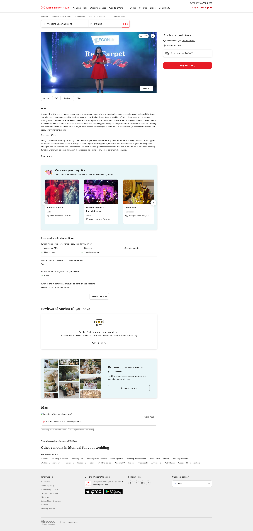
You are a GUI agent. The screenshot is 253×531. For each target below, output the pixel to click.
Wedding (45, 16)
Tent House (155, 459)
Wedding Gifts (77, 459)
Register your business (50, 493)
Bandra (102, 16)
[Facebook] (130, 482)
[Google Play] (113, 494)
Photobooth (143, 463)
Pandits (131, 463)
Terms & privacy (47, 486)
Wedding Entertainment (62, 16)
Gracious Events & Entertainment (96, 209)
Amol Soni (130, 207)
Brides (133, 8)
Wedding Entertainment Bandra (81, 430)
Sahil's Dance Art (56, 207)
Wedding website (48, 508)
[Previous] (45, 203)
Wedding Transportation (136, 459)
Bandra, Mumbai (174, 45)
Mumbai (92, 16)
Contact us (45, 482)
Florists (166, 459)
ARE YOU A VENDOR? (202, 3)
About (46, 98)
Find (125, 23)
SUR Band (72, 441)
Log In (195, 7)
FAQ (56, 98)
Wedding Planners (180, 459)
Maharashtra (80, 16)
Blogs (153, 8)
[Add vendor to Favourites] (153, 36)
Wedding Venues (98, 8)
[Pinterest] (142, 482)
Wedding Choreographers (189, 463)
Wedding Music (116, 459)
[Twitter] (136, 482)
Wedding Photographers (97, 459)
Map (79, 98)
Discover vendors (128, 388)
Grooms (143, 8)
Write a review (99, 343)
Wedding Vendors (117, 8)
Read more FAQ (99, 296)
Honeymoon (68, 463)
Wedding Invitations (60, 459)
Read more (46, 156)
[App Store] (94, 494)
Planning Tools (79, 8)
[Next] (153, 203)
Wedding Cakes (104, 463)
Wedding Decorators (85, 463)
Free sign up (206, 7)
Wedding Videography (50, 463)
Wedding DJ (120, 463)
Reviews (68, 98)
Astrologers (156, 463)
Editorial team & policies (51, 501)
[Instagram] (148, 482)
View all (146, 88)
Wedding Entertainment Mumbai (54, 430)
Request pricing (187, 65)
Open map (149, 417)
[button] (99, 331)
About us (45, 497)
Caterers (44, 459)
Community (164, 8)
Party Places (170, 463)
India (180, 483)
